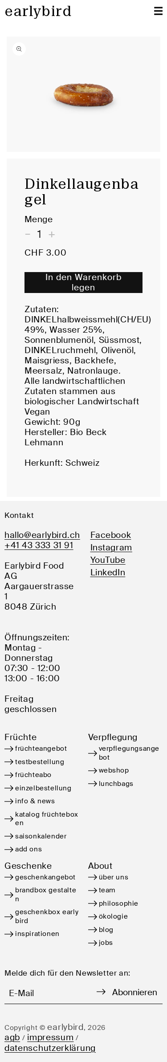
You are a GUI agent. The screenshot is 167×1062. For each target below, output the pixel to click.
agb (12, 1037)
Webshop (114, 770)
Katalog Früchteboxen (46, 819)
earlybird (65, 1027)
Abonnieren (134, 992)
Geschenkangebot (45, 877)
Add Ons (28, 849)
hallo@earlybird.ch (41, 535)
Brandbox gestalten (45, 894)
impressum (50, 1037)
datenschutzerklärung (50, 1048)
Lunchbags (116, 783)
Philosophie (119, 903)
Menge (38, 219)
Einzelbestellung (43, 788)
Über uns (114, 877)
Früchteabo (33, 774)
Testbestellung (39, 761)
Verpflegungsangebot (129, 753)
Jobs (106, 942)
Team (107, 890)
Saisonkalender (40, 836)
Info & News (35, 801)
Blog (106, 929)
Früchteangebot (41, 748)
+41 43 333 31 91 (38, 545)
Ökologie (113, 916)
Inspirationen (37, 933)
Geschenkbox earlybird (46, 916)
